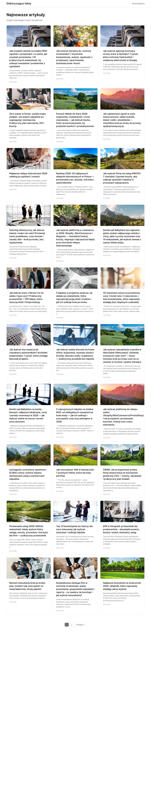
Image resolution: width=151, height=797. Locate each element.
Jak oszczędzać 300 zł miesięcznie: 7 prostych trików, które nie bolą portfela (75, 472)
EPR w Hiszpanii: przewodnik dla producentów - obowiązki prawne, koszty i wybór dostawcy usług (121, 529)
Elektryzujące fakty (19, 3)
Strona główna (138, 3)
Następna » (80, 625)
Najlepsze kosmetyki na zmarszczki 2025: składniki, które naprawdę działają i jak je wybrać (122, 586)
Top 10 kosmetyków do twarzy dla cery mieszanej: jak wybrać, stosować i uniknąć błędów (74, 529)
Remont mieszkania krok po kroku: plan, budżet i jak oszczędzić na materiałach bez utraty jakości (27, 586)
